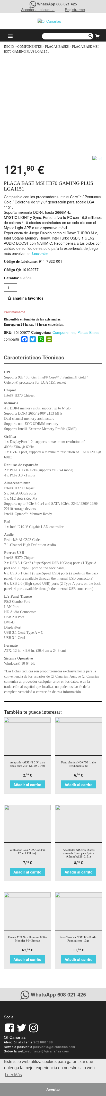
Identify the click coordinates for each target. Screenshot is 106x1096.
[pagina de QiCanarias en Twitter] (21, 1027)
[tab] (38, 357)
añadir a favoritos (27, 298)
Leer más (40, 253)
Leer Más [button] (13, 1075)
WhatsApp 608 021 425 (57, 3)
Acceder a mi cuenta (38, 9)
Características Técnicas (34, 357)
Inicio (9, 46)
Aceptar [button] (53, 1089)
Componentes (29, 46)
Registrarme (75, 9)
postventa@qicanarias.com (54, 1046)
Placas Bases (57, 46)
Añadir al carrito (27, 784)
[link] (9, 1027)
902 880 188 (43, 1042)
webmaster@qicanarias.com (47, 1051)
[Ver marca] (97, 158)
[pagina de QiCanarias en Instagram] (33, 1027)
